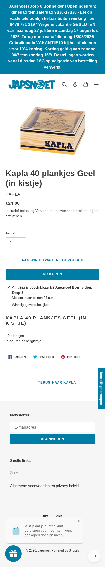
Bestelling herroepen (101, 388)
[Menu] (96, 83)
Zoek (14, 472)
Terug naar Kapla (56, 382)
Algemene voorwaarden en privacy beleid (44, 486)
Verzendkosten (47, 211)
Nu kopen (52, 274)
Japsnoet (44, 550)
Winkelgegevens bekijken (30, 305)
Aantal (10, 233)
